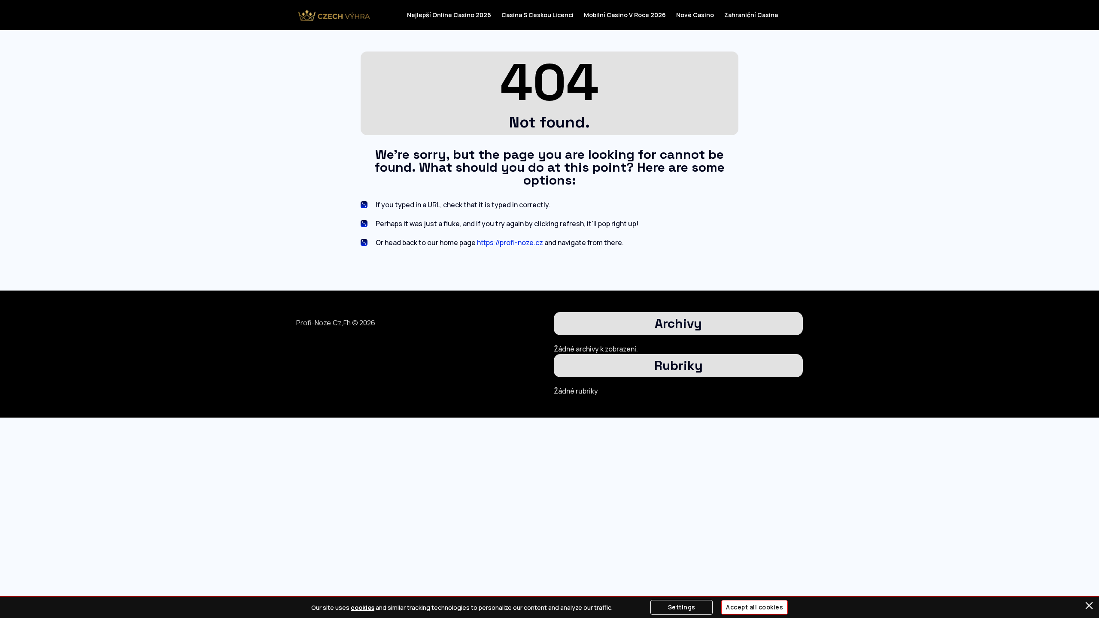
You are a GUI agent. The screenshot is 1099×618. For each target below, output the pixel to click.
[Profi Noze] (333, 15)
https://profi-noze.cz (510, 242)
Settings (681, 607)
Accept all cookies (754, 607)
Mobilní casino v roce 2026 (625, 15)
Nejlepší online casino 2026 (449, 15)
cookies (362, 607)
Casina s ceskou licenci (537, 15)
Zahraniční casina (751, 15)
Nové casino (695, 15)
